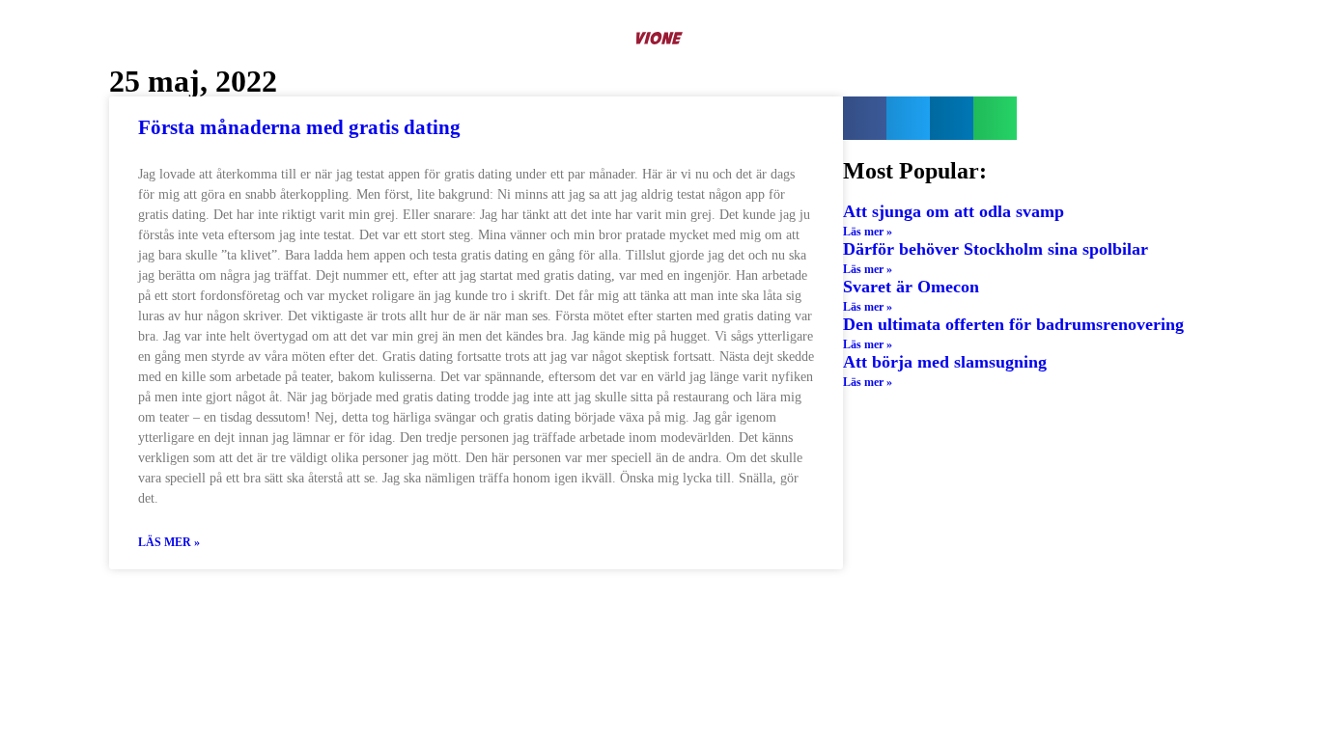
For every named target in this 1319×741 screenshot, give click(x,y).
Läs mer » (169, 542)
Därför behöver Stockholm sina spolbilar (995, 249)
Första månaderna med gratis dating (299, 127)
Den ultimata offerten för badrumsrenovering (1013, 324)
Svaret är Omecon (911, 286)
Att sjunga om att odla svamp (953, 211)
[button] (864, 118)
